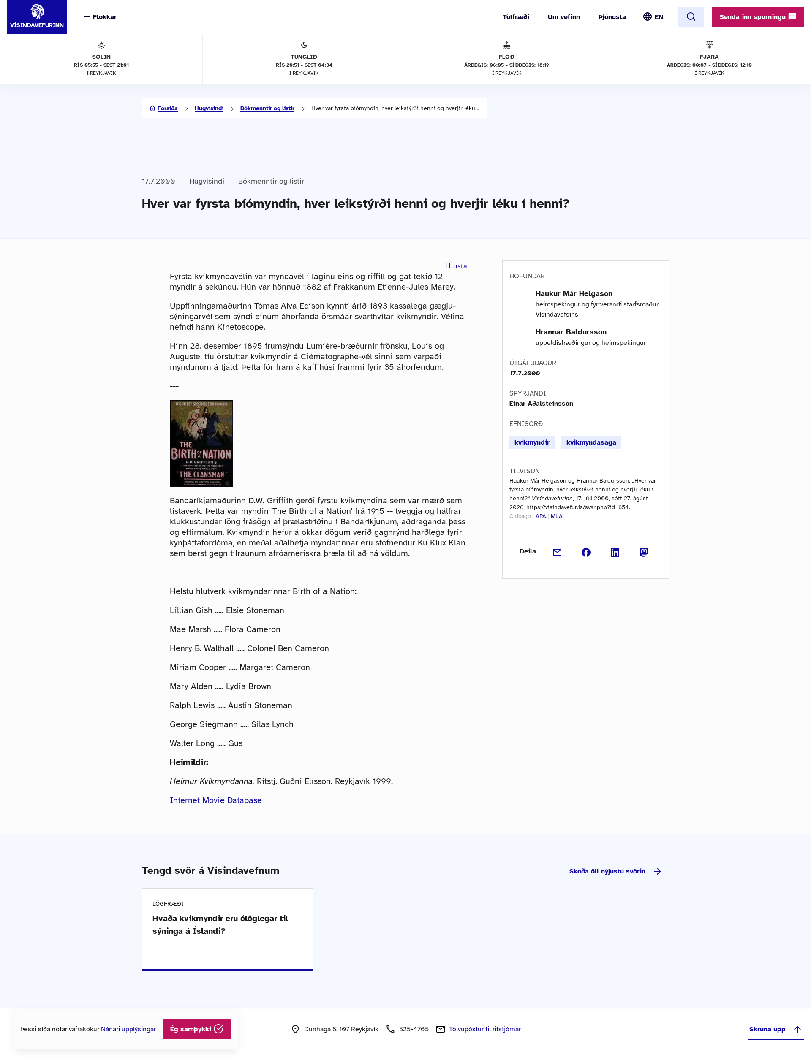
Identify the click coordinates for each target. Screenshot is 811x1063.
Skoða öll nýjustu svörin (607, 871)
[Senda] (557, 551)
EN (659, 17)
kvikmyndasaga (591, 442)
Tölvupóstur (485, 1029)
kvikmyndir (532, 442)
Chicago (520, 516)
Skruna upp (767, 1029)
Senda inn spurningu (754, 17)
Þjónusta (612, 17)
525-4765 (414, 1029)
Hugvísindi (209, 108)
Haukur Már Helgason (574, 293)
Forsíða (168, 108)
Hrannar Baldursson (571, 331)
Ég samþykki (191, 1029)
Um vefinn (564, 17)
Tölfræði (516, 17)
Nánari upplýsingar (128, 1029)
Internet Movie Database (216, 800)
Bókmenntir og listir (267, 108)
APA (541, 516)
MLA (557, 516)
